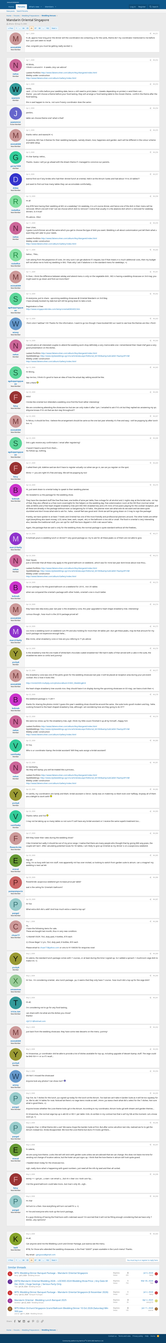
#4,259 (155, 223)
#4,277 (155, 670)
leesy (16, 1275)
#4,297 (155, 1145)
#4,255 (155, 130)
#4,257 (155, 174)
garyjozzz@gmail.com (46, 1254)
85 (27, 28)
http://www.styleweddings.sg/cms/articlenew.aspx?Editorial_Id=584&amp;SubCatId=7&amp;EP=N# (85, 356)
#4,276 (155, 648)
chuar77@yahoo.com (49, 947)
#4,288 (155, 921)
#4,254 (155, 108)
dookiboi (17, 1303)
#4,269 (155, 463)
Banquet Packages (36, 1294)
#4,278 (155, 694)
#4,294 (155, 1071)
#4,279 (155, 716)
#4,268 (155, 438)
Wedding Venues (34, 1275)
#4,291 (155, 998)
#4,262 (155, 294)
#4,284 (155, 833)
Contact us (112, 1336)
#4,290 (155, 976)
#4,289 (155, 953)
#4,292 (155, 1027)
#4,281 (155, 762)
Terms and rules (124, 1336)
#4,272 (155, 555)
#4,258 (155, 196)
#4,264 (155, 340)
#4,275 (155, 626)
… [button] (19, 28)
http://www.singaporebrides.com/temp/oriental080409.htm (53, 309)
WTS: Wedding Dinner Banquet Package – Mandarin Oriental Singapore (51, 1272)
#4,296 (155, 1123)
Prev (11, 28)
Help (146, 1336)
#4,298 (155, 1174)
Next (54, 28)
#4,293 (155, 1049)
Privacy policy (138, 1336)
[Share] (150, 33)
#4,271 (155, 533)
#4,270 (155, 485)
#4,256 (155, 152)
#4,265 (155, 367)
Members (49, 6)
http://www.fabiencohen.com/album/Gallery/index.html (51, 78)
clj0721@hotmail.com (36, 1021)
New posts (10, 11)
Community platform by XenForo (83, 1341)
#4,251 (155, 33)
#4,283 (155, 811)
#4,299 (155, 1196)
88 (39, 28)
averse (16, 1314)
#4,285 (155, 855)
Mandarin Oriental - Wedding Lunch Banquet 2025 (40, 1300)
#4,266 (155, 392)
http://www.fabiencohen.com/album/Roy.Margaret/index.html (69, 72)
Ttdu (16, 1287)
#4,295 (155, 1093)
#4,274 (155, 604)
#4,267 (155, 416)
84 (23, 28)
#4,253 (155, 84)
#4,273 (155, 582)
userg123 (149, 1302)
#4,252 (155, 60)
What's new (34, 6)
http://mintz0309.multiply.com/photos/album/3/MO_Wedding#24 (56, 683)
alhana (11, 24)
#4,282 (155, 789)
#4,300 (155, 1234)
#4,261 (155, 272)
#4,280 (155, 740)
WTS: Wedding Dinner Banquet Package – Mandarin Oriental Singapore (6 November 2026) (61, 1292)
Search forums (22, 11)
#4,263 (155, 318)
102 (47, 28)
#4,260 (155, 250)
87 (35, 28)
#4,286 (155, 877)
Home (11, 6)
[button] (41, 6)
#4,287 (155, 899)
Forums (21, 6)
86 (31, 28)
